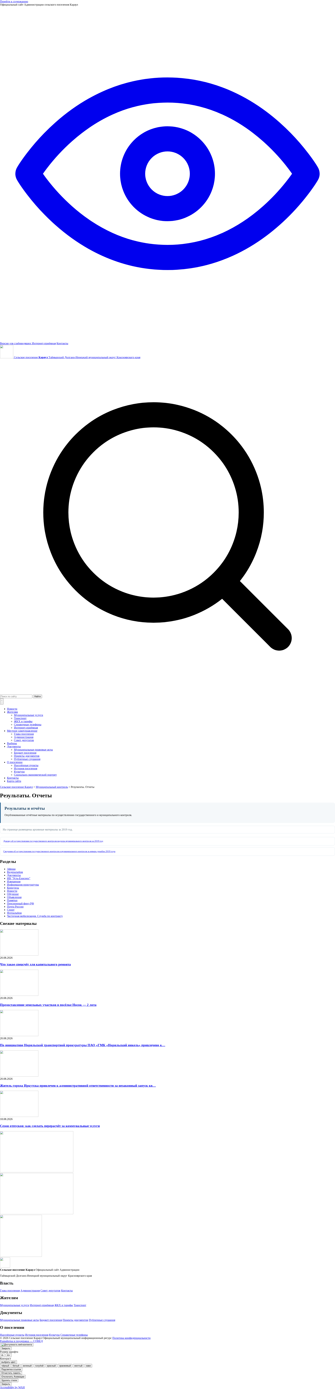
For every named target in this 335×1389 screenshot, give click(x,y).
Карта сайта (14, 781)
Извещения (13, 881)
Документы (14, 746)
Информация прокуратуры (23, 884)
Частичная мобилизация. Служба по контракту (35, 916)
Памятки (12, 900)
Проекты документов (26, 755)
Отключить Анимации (12, 1376)
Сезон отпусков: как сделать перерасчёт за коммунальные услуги (50, 1126)
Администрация (23, 737)
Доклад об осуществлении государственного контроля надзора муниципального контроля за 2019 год (53, 841)
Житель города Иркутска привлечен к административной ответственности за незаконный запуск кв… (78, 1085)
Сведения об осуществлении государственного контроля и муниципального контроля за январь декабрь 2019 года (59, 851)
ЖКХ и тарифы (23, 721)
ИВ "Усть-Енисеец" (18, 878)
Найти (37, 696)
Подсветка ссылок (11, 1369)
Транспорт (20, 718)
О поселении (15, 762)
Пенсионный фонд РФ (20, 903)
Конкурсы (13, 887)
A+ (8, 1355)
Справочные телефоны (27, 724)
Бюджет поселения (25, 752)
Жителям (12, 711)
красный (51, 1365)
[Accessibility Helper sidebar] (16, 1345)
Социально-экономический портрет (35, 774)
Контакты (62, 343)
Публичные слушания (27, 759)
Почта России (15, 906)
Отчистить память (11, 1373)
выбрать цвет (8, 1362)
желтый (78, 1365)
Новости (12, 708)
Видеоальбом (15, 872)
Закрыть (5, 1348)
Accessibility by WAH (12, 1387)
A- (2, 1355)
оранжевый (65, 1365)
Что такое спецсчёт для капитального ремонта (35, 964)
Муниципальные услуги (28, 715)
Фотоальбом (14, 912)
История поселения (25, 768)
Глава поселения (24, 733)
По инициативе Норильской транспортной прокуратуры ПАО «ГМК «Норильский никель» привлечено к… (82, 1045)
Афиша (11, 868)
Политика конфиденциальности (131, 1337)
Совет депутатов (24, 740)
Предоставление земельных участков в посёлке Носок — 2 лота (48, 1005)
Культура (19, 771)
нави (88, 1365)
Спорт (10, 909)
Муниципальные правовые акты (33, 749)
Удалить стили (9, 1380)
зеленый (27, 1365)
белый (16, 1365)
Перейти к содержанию (14, 1)
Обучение (13, 894)
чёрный (5, 1365)
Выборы (12, 743)
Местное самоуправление (22, 730)
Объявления (14, 897)
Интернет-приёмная (44, 343)
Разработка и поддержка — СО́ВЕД (21, 1341)
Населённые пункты (26, 765)
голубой (39, 1365)
